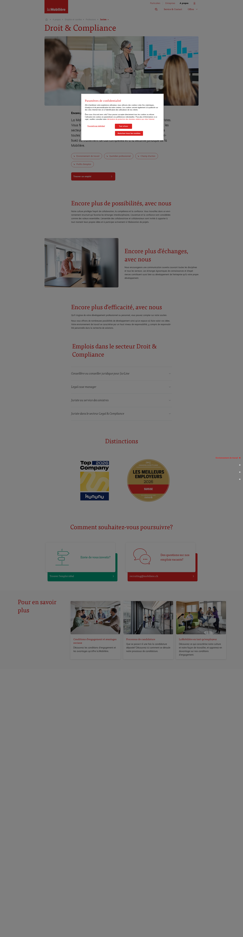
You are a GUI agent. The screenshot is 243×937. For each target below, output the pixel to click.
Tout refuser (123, 126)
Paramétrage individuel (96, 126)
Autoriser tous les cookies (129, 133)
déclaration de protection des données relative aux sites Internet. (131, 119)
